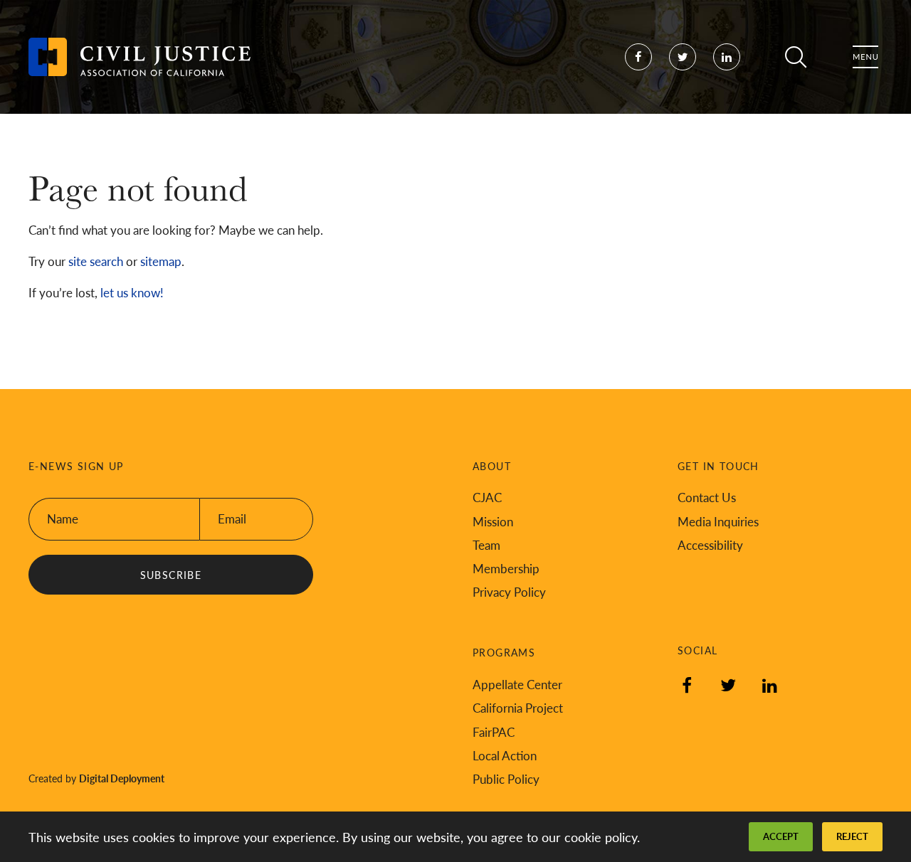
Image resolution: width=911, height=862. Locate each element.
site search (95, 261)
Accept (781, 836)
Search (796, 57)
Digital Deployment (121, 778)
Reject (852, 836)
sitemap (160, 261)
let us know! (132, 292)
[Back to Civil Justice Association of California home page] (139, 57)
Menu (865, 57)
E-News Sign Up (76, 466)
